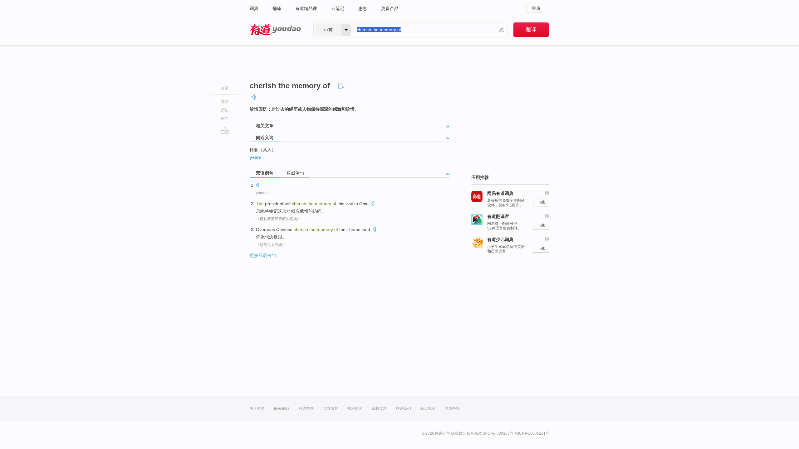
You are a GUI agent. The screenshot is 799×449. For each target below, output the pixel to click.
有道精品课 (306, 8)
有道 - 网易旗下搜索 (275, 30)
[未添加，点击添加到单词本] (342, 85)
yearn (256, 157)
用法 (224, 110)
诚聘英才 (379, 408)
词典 (254, 8)
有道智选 (306, 408)
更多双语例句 (263, 255)
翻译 (276, 8)
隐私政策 (458, 433)
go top (225, 130)
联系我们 (403, 408)
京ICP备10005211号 (531, 433)
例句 (224, 118)
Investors (281, 408)
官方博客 (330, 408)
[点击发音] (257, 185)
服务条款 (474, 433)
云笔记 (337, 8)
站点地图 (427, 408)
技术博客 (354, 408)
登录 (536, 8)
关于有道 (257, 408)
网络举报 (452, 408)
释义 (224, 101)
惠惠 (362, 8)
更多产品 (390, 8)
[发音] (254, 97)
